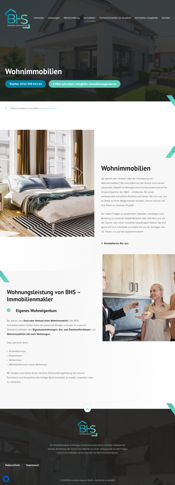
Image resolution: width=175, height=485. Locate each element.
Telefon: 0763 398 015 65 (25, 84)
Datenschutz (12, 465)
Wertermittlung (72, 18)
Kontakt (166, 18)
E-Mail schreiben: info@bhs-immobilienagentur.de (84, 84)
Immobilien (89, 18)
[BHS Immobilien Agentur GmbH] (17, 18)
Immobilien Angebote (146, 18)
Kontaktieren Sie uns (116, 243)
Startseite (39, 18)
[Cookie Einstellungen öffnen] (6, 481)
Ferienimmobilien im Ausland (115, 18)
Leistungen (54, 18)
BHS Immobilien (18, 108)
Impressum (32, 465)
